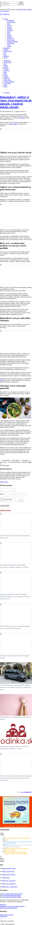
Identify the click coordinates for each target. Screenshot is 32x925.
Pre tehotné (17, 895)
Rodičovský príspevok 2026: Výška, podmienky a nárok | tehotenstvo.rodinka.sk (16, 852)
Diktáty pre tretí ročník (8, 871)
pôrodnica (6, 56)
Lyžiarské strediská (12, 41)
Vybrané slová (6, 877)
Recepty (9, 27)
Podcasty (9, 28)
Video (8, 45)
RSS (7, 915)
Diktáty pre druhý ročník (8, 868)
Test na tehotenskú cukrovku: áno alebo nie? (17, 838)
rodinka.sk (6, 14)
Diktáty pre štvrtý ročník (8, 874)
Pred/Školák (10, 20)
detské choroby (8, 51)
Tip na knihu (10, 43)
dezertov (2, 380)
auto (5, 54)
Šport (8, 33)
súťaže (5, 57)
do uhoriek (22, 118)
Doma (9, 32)
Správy (9, 46)
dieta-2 (7, 840)
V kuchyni (10, 30)
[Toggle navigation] (1, 14)
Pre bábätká (18, 897)
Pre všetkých (18, 893)
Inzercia (11, 915)
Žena (8, 24)
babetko (6, 49)
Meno (2, 494)
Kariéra (9, 35)
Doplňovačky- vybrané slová (9, 886)
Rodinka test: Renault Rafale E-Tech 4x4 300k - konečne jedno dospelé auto (18, 845)
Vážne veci (10, 38)
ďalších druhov (13, 124)
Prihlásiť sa (3, 904)
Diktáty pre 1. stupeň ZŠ (8, 880)
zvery (5, 53)
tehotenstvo (7, 48)
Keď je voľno (11, 40)
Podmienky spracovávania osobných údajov (12, 906)
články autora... (4, 482)
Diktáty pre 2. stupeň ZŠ (8, 883)
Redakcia (2, 915)
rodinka (6, 19)
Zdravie (9, 25)
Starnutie (9, 36)
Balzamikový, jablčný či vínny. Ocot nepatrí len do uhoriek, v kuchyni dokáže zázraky (16, 102)
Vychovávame (11, 22)
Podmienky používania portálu (8, 908)
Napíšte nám (3, 916)
